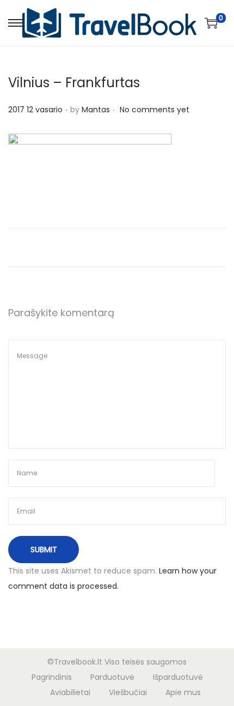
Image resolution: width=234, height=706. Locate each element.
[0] (211, 22)
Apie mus (183, 692)
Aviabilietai (70, 692)
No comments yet (154, 109)
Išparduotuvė (178, 677)
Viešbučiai (128, 692)
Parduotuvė (112, 677)
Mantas (96, 109)
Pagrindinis (52, 677)
